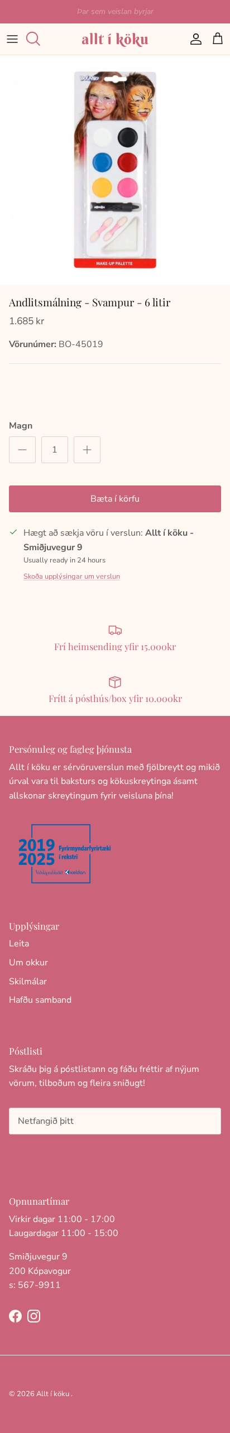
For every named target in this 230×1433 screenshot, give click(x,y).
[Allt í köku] (115, 39)
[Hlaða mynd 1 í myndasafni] (115, 170)
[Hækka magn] (87, 449)
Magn (20, 426)
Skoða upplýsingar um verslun (71, 576)
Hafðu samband (40, 1000)
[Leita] (37, 39)
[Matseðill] (12, 39)
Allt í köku (52, 1394)
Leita (19, 943)
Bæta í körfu (115, 499)
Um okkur (28, 962)
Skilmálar (28, 981)
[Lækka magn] (22, 449)
